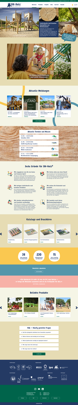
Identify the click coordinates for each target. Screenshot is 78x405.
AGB (33, 398)
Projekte (46, 4)
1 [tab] (13, 35)
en (76, 4)
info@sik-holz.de (46, 394)
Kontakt (62, 4)
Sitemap (22, 398)
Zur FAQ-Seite (39, 354)
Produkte (40, 4)
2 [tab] (14, 35)
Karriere (57, 4)
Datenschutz (44, 398)
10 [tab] (23, 35)
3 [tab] (15, 35)
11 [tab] (24, 35)
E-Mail (60, 1)
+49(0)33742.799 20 (46, 393)
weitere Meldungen (39, 121)
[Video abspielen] (39, 61)
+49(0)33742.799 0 (46, 392)
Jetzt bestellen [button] (39, 271)
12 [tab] (25, 35)
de (74, 4)
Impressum (55, 398)
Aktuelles (34, 4)
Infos (51, 4)
